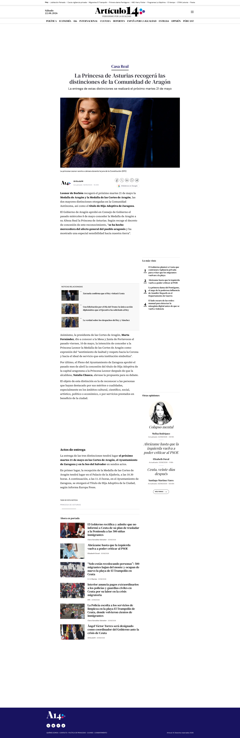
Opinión (176, 21)
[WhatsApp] (131, 180)
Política (51, 21)
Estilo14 (164, 21)
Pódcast (188, 21)
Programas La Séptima (157, 2)
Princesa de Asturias (70, 505)
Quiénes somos (52, 733)
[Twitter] (48, 725)
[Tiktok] (63, 725)
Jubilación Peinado (57, 2)
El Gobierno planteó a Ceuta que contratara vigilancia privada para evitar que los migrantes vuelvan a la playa (163, 271)
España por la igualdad (141, 21)
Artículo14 (78, 181)
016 (75, 21)
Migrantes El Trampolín (98, 2)
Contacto (63, 733)
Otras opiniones (151, 395)
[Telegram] (136, 180)
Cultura (105, 21)
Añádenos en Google (129, 186)
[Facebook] (116, 180)
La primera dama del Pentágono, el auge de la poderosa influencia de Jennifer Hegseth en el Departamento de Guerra (164, 291)
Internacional (88, 21)
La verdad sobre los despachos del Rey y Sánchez (106, 320)
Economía (65, 21)
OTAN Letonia (182, 2)
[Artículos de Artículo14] (66, 183)
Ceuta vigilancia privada (77, 2)
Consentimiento (100, 733)
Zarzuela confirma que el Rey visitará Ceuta (103, 293)
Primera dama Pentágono (119, 2)
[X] (121, 180)
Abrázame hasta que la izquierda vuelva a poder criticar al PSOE (164, 281)
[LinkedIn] (126, 180)
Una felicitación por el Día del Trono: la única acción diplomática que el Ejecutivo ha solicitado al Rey (108, 308)
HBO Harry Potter (138, 2)
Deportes (119, 21)
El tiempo (171, 2)
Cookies (90, 733)
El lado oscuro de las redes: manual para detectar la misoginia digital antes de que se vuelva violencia (164, 304)
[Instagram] (53, 725)
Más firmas (159, 492)
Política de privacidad (77, 733)
